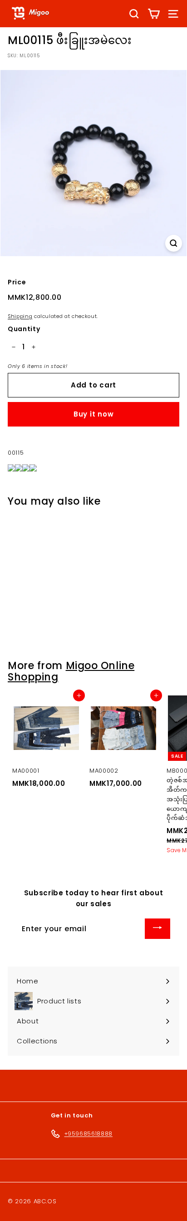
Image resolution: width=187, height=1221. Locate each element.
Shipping (20, 316)
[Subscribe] (157, 928)
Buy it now (94, 414)
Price (17, 282)
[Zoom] (173, 243)
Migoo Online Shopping (71, 671)
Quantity (24, 328)
